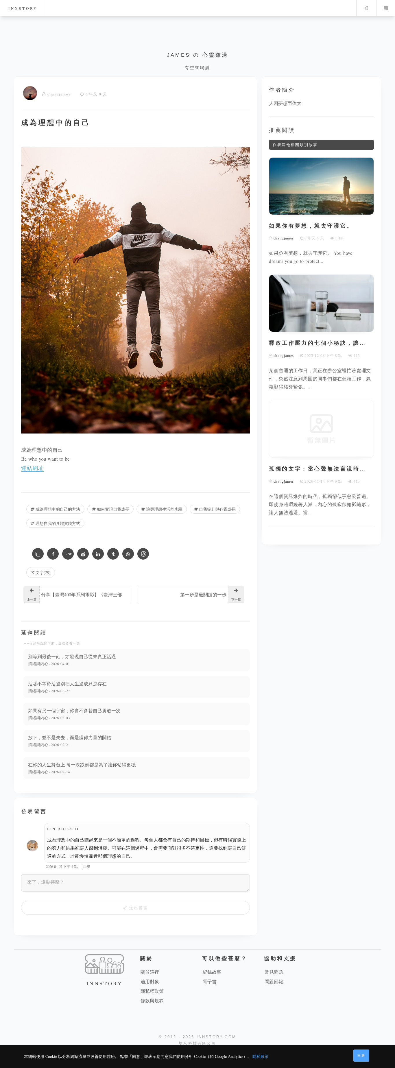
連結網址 (32, 467)
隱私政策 (260, 1056)
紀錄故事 (212, 972)
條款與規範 (152, 1000)
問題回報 (274, 981)
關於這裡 (150, 972)
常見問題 (274, 972)
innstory (23, 8)
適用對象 (150, 981)
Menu (385, 8)
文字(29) (42, 572)
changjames (59, 94)
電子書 (210, 981)
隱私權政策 (152, 991)
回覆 (86, 866)
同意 (361, 1055)
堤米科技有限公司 (197, 1043)
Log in (366, 8)
